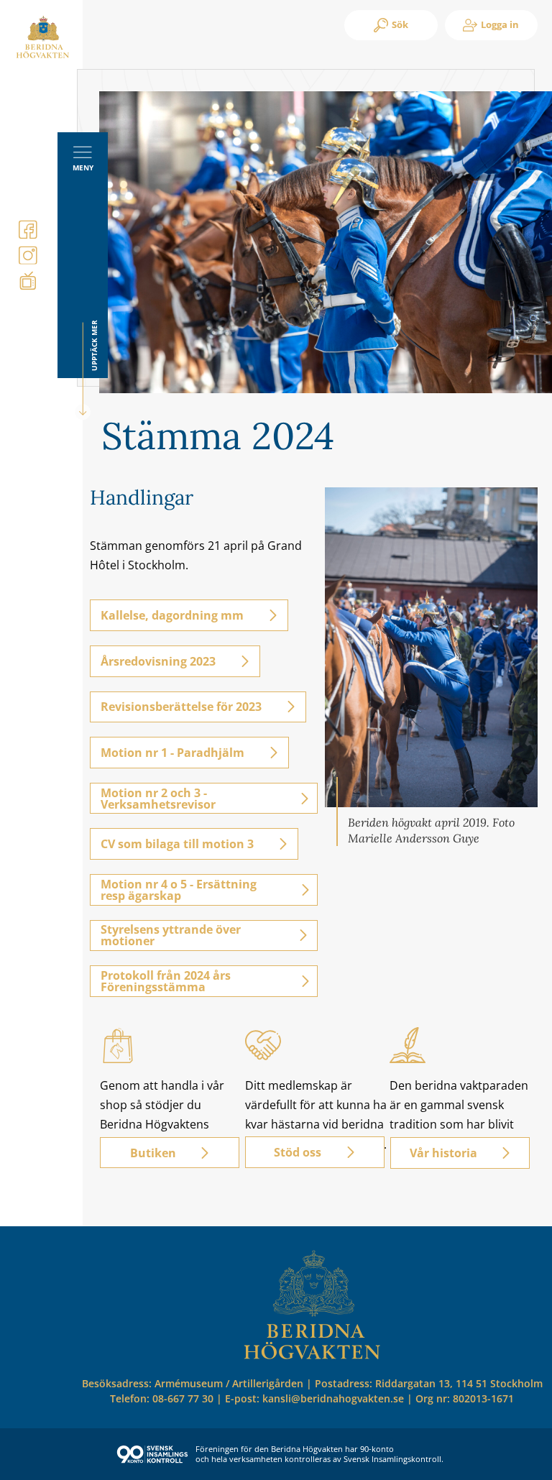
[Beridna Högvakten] (42, 55)
